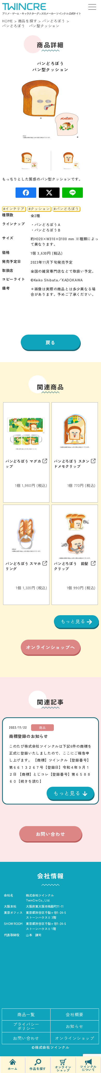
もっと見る (74, 621)
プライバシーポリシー (26, 1026)
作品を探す (38, 1068)
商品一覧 (26, 1014)
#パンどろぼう (66, 209)
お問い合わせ (50, 833)
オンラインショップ (63, 1068)
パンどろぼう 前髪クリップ (71, 566)
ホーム (13, 1068)
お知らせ (74, 1026)
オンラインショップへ (50, 647)
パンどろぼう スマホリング (23, 566)
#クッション (39, 209)
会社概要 (74, 1014)
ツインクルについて (88, 1067)
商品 (42, 727)
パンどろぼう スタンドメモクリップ (72, 463)
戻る (50, 342)
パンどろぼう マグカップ (23, 463)
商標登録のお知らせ (28, 736)
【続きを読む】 (30, 781)
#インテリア (14, 209)
